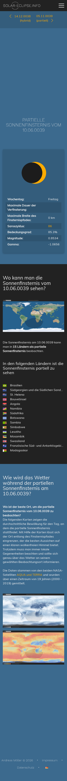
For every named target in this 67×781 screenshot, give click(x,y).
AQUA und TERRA (29, 575)
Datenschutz (25, 767)
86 (50, 226)
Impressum (50, 760)
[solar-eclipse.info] (22, 5)
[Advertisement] (33, 67)
